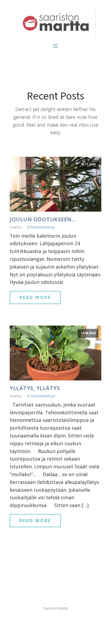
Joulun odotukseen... (43, 219)
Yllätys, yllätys (35, 388)
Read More (35, 297)
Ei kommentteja (41, 227)
